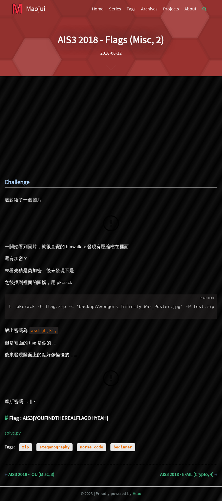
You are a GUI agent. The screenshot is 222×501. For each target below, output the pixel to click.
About (190, 9)
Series (115, 9)
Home (97, 9)
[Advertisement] (111, 119)
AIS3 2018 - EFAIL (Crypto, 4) (188, 474)
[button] (204, 9)
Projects (171, 9)
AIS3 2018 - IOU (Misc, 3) (29, 474)
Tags (131, 9)
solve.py (13, 433)
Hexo (137, 493)
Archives (149, 9)
